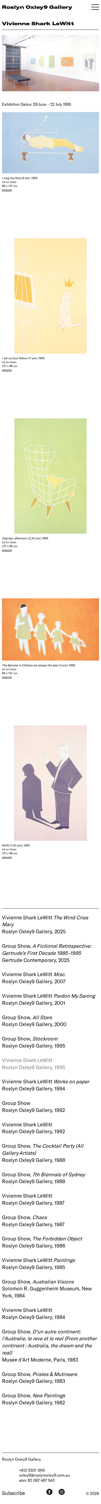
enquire (7, 189)
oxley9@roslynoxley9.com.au (44, 1475)
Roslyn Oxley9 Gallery (21, 1459)
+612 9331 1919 (32, 1470)
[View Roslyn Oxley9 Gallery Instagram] (62, 1492)
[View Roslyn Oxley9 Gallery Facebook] (49, 1492)
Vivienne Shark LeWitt (38, 23)
